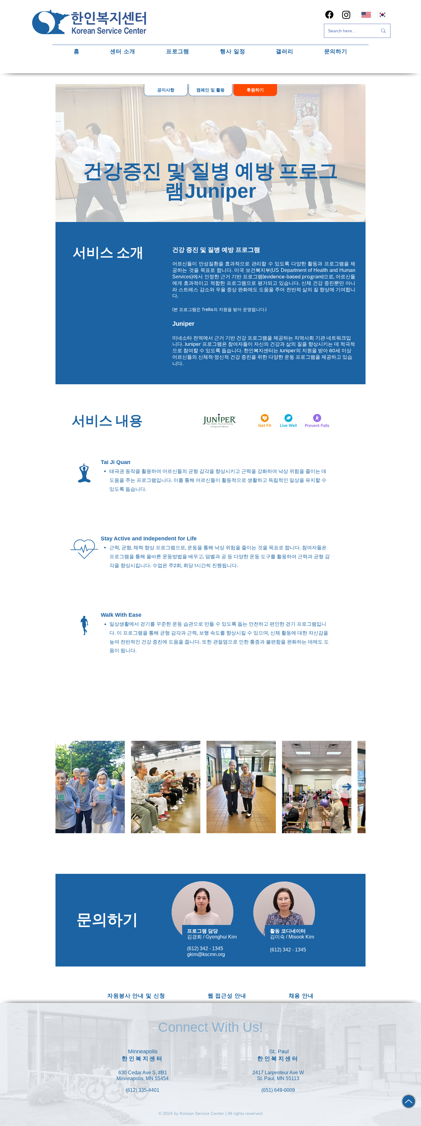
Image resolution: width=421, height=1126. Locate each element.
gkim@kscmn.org (206, 954)
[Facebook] (329, 14)
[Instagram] (346, 14)
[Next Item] (346, 786)
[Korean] (382, 14)
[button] (122, 51)
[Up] (409, 1101)
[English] (366, 14)
